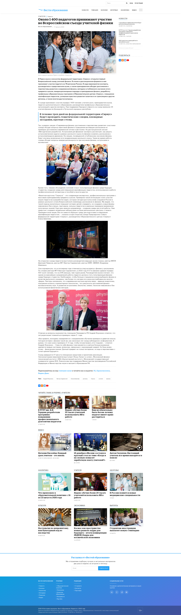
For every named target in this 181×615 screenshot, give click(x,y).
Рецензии (42, 595)
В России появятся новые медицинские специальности (125, 494)
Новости (85, 10)
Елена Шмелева (75, 378)
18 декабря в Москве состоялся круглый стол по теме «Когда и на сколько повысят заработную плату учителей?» (90, 456)
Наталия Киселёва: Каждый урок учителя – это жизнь (52, 454)
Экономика (60, 590)
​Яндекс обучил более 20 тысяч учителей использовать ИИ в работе (76, 413)
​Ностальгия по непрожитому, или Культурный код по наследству (53, 530)
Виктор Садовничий (62, 378)
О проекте (78, 586)
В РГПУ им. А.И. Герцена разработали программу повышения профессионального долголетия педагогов (49, 416)
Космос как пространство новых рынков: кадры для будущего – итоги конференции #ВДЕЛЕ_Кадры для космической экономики (90, 532)
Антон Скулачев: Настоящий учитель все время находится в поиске (126, 455)
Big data (59, 599)
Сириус (93, 378)
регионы (85, 378)
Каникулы (129, 26)
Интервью (114, 10)
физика (108, 378)
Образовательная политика (62, 587)
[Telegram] (44, 386)
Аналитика (125, 10)
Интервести (61, 596)
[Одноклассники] (42, 386)
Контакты (78, 588)
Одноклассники (103, 371)
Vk (95, 371)
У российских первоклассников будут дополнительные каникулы (130, 23)
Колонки (104, 10)
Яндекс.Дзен (43, 373)
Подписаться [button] (103, 568)
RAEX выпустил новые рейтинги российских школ (128, 41)
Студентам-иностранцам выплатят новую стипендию (124, 529)
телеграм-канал (65, 371)
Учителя (41, 16)
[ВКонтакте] (39, 386)
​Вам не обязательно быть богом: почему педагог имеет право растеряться (102, 413)
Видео (134, 10)
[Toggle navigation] (141, 10)
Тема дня (94, 10)
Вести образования (45, 26)
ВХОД (131, 3)
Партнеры (78, 590)
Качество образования (133, 44)
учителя (101, 378)
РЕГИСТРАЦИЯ (139, 3)
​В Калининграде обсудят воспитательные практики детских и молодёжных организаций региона (129, 49)
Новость (50, 16)
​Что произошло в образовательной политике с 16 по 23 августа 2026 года (54, 495)
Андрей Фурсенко (48, 378)
